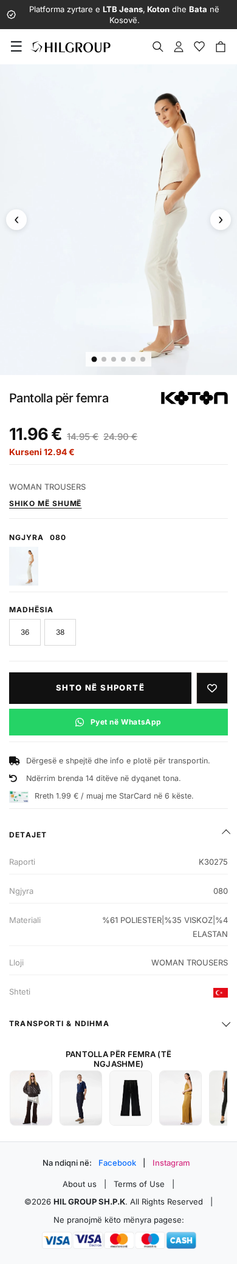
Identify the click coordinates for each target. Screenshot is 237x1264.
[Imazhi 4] (123, 359)
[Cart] (220, 46)
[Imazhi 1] (94, 359)
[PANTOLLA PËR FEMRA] (31, 1098)
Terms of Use (139, 1184)
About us (80, 1184)
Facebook (117, 1163)
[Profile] (179, 47)
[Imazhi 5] (133, 359)
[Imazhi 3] (113, 359)
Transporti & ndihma (59, 1023)
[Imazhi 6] (142, 359)
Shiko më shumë (45, 503)
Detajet (28, 834)
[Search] (158, 47)
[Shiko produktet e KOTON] (194, 398)
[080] (23, 566)
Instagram (171, 1163)
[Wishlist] (199, 47)
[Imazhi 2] (103, 359)
